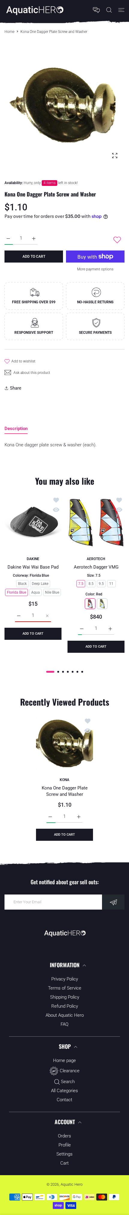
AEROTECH (96, 559)
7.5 (80, 584)
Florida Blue (16, 592)
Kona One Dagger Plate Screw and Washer (65, 791)
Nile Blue (52, 592)
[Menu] (121, 10)
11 (111, 584)
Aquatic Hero (71, 1184)
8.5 (91, 584)
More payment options (95, 269)
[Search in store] (109, 10)
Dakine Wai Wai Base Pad (33, 567)
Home (9, 32)
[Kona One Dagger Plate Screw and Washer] (64, 743)
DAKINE (33, 559)
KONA (64, 780)
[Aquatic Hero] (34, 10)
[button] (50, 672)
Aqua (35, 592)
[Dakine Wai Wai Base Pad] (33, 522)
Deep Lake (40, 584)
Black (22, 584)
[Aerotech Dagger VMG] (96, 522)
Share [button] (15, 388)
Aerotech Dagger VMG (96, 567)
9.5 (101, 584)
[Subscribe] (113, 902)
